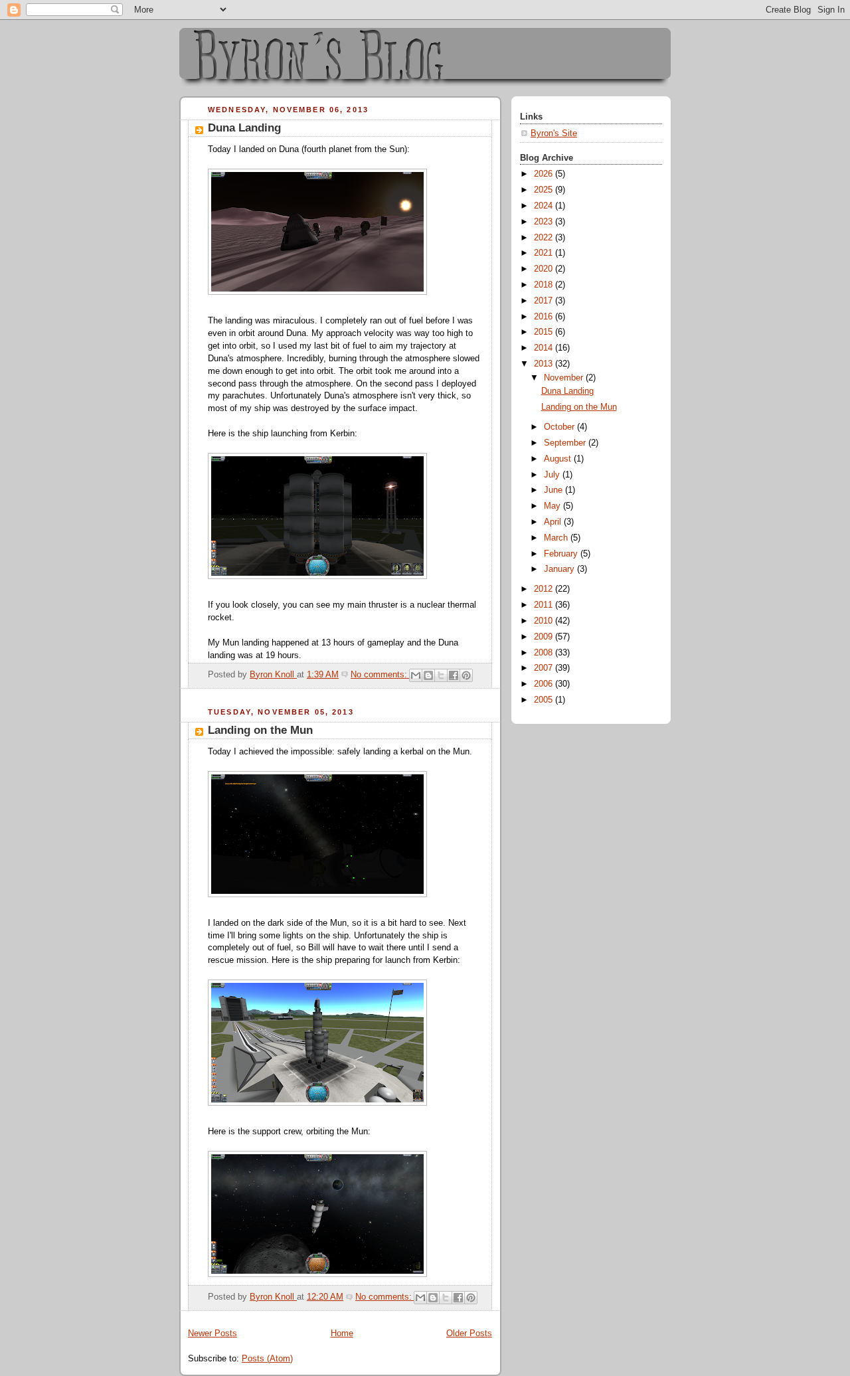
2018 (544, 285)
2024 (544, 206)
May (553, 506)
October (560, 427)
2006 (544, 684)
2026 (544, 174)
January (560, 569)
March (557, 538)
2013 (544, 364)
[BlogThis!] (428, 675)
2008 (544, 652)
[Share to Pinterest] (466, 675)
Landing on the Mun (260, 730)
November (565, 378)
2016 (544, 316)
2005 (544, 700)
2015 (544, 332)
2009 (544, 637)
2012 (544, 589)
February (562, 554)
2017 (544, 300)
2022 (544, 237)
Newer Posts (212, 1333)
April (554, 522)
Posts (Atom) (267, 1358)
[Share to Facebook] (453, 675)
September (566, 443)
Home (342, 1333)
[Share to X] (441, 675)
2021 (544, 253)
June (554, 490)
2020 (544, 269)
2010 (544, 621)
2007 (544, 668)
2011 (544, 605)
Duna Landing (244, 128)
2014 (544, 348)
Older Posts (469, 1333)
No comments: (380, 674)
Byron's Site (554, 133)
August (559, 459)
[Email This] (415, 675)
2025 (544, 190)
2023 (544, 221)
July (553, 474)
